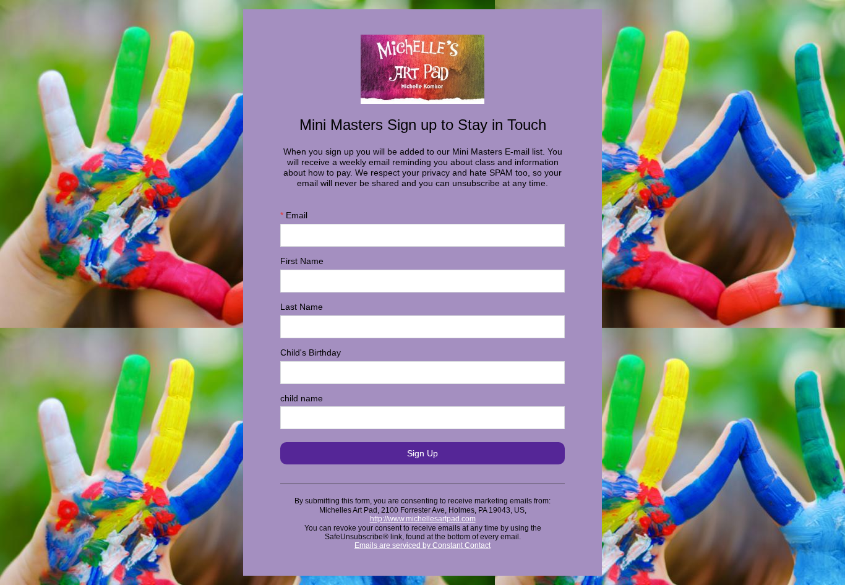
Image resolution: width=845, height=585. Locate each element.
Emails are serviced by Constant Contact (422, 545)
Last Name (301, 307)
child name (301, 398)
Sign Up (422, 453)
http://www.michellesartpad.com (423, 519)
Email (293, 215)
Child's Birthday (310, 352)
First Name (302, 261)
